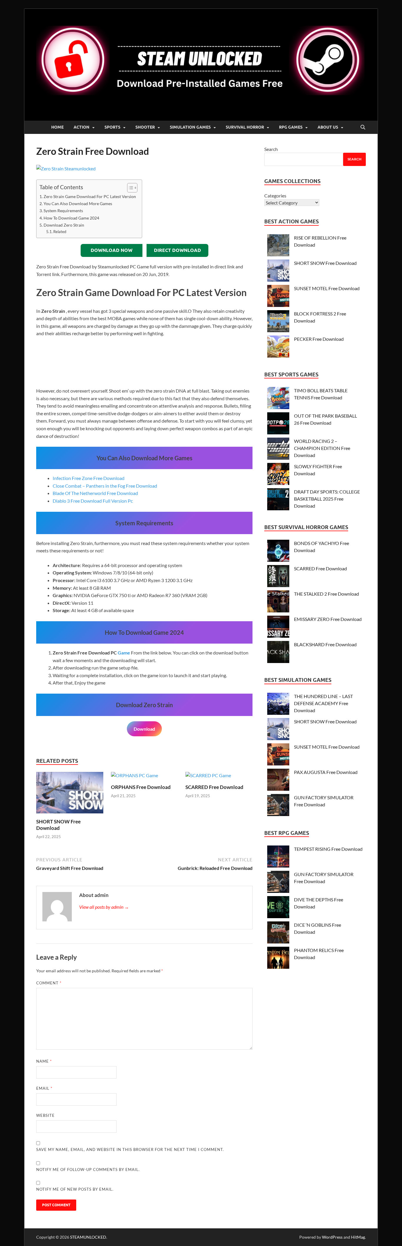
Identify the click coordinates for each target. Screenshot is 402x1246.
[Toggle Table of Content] (129, 188)
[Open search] (362, 127)
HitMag (358, 1237)
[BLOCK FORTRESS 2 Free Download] (278, 322)
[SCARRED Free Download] (208, 777)
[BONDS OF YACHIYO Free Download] (278, 552)
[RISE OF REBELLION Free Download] (278, 246)
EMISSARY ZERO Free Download (328, 619)
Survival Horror (245, 127)
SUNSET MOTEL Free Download (327, 288)
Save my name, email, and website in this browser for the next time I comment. (130, 1149)
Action (81, 127)
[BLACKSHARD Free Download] (278, 653)
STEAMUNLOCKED (88, 1237)
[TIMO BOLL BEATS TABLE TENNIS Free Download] (278, 399)
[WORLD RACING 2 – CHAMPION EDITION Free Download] (278, 449)
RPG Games (291, 127)
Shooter (145, 127)
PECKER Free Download (319, 339)
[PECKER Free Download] (278, 347)
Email (44, 1088)
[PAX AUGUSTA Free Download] (278, 781)
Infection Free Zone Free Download (88, 478)
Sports (112, 127)
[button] (41, 362)
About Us (328, 127)
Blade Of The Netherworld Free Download (95, 493)
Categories (275, 195)
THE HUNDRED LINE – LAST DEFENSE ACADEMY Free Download (323, 703)
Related (59, 231)
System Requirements (63, 210)
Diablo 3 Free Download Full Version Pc (93, 501)
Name (44, 1061)
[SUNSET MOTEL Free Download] (278, 297)
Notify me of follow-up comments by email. (88, 1169)
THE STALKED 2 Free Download (326, 594)
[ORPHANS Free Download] (134, 777)
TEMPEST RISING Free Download (328, 849)
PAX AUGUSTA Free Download (326, 772)
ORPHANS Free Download (141, 787)
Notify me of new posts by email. (75, 1189)
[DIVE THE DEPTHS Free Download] (278, 908)
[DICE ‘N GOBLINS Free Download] (278, 933)
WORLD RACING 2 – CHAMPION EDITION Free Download (322, 448)
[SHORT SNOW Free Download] (69, 794)
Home (57, 127)
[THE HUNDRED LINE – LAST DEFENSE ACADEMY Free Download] (278, 705)
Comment (49, 983)
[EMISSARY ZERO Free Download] (278, 627)
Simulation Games (190, 127)
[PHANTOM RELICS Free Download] (278, 959)
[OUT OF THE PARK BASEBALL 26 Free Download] (278, 424)
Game (124, 652)
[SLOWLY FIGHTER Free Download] (278, 475)
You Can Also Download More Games (78, 203)
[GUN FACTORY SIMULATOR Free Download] (278, 806)
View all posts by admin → (104, 907)
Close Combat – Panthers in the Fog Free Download (105, 486)
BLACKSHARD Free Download (325, 644)
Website (45, 1115)
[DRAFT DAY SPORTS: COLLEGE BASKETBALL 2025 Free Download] (278, 500)
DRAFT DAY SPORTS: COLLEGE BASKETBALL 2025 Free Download (327, 499)
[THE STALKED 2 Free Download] (278, 602)
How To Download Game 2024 (71, 217)
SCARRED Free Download (214, 787)
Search (271, 149)
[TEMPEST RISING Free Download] (278, 857)
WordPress (332, 1237)
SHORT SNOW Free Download (58, 824)
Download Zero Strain (64, 224)
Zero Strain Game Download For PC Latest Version (90, 196)
